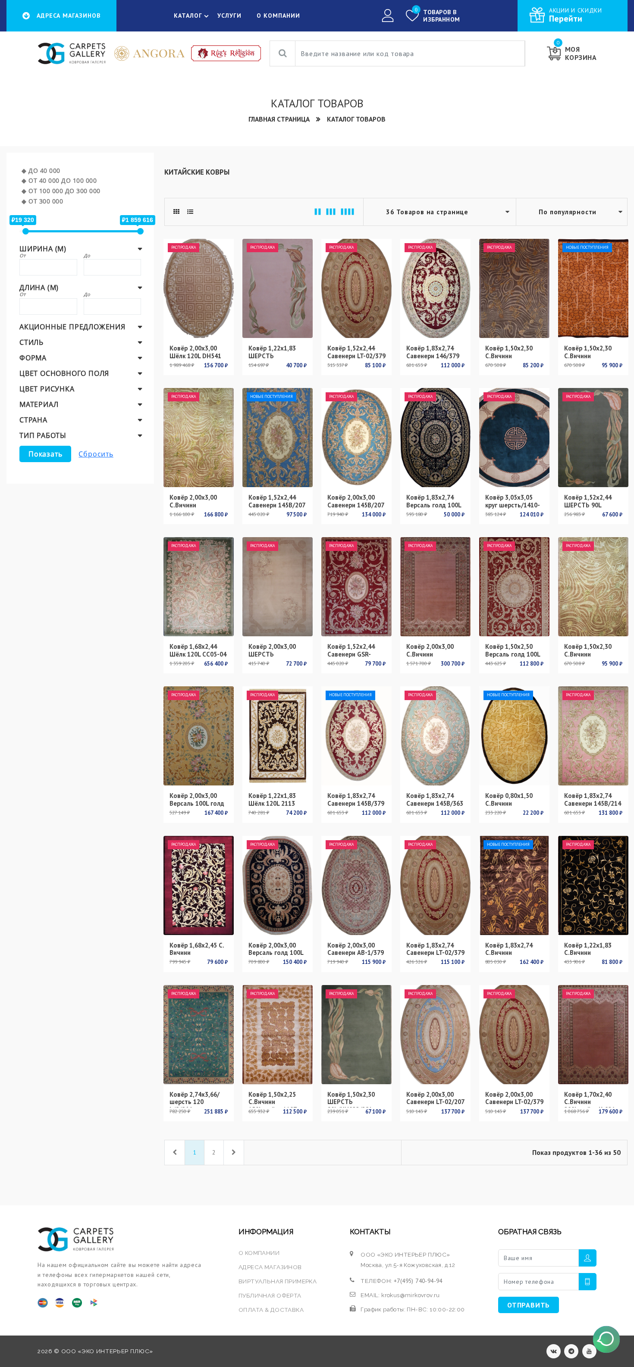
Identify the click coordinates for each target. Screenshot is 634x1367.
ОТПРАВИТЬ (528, 1305)
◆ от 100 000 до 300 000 (61, 191)
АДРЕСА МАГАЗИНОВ (270, 1267)
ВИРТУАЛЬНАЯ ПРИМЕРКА (278, 1281)
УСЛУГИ (229, 15)
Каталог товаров (356, 119)
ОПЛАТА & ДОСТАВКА (271, 1309)
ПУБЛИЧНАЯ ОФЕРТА (270, 1295)
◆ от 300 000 (42, 201)
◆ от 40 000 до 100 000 (59, 180)
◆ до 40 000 (41, 170)
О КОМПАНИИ (278, 15)
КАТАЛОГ (188, 15)
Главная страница (279, 119)
